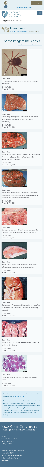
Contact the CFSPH (8, 453)
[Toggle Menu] (40, 13)
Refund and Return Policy (10, 458)
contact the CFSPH (18, 396)
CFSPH (12, 31)
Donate (36, 3)
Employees (5, 460)
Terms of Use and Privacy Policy (12, 455)
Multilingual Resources (23, 7)
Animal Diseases (22, 31)
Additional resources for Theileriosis (30, 45)
